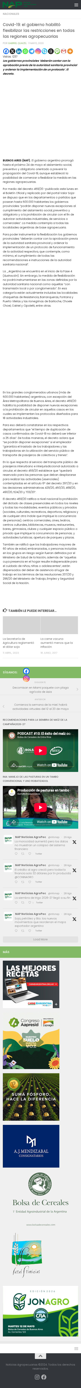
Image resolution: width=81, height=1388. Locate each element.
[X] (12, 51)
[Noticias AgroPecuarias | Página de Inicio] (25, 5)
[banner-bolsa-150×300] (40, 1225)
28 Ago (68, 865)
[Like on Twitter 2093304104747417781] (30, 931)
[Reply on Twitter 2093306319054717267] (17, 903)
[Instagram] (38, 51)
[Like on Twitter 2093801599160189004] (30, 854)
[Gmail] (63, 51)
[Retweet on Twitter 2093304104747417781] (24, 931)
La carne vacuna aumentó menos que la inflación (56, 643)
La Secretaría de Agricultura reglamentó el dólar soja (18, 643)
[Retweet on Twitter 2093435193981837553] (24, 882)
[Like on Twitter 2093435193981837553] (30, 882)
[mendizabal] (31, 1167)
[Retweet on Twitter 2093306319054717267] (24, 903)
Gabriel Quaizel (17, 43)
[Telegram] (31, 51)
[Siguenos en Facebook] (44, 1377)
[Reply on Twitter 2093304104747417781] (17, 931)
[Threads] (51, 51)
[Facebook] (6, 51)
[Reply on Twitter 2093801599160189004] (17, 854)
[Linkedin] (19, 51)
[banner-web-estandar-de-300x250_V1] (31, 1120)
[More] (70, 51)
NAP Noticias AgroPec (30, 837)
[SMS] (57, 51)
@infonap (54, 837)
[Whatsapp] (25, 51)
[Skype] (44, 51)
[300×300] (31, 1068)
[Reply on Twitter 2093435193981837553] (17, 882)
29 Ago (68, 837)
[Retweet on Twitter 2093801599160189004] (24, 854)
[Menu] (76, 4)
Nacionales (11, 14)
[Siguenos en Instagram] (37, 1377)
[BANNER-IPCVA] (31, 1007)
